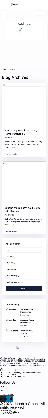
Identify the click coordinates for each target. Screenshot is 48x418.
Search (24, 288)
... (16, 147)
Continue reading (11, 154)
